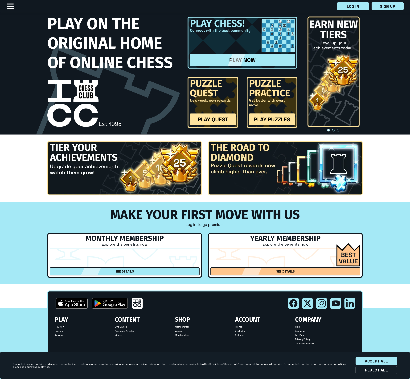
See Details (124, 271)
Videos (118, 335)
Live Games (121, 326)
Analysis (59, 335)
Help (297, 326)
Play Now (59, 326)
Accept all (376, 361)
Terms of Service (304, 343)
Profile (238, 326)
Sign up (387, 6)
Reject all (376, 370)
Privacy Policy (302, 339)
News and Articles (124, 330)
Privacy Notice (40, 367)
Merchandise (182, 335)
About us (300, 330)
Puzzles (59, 330)
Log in (353, 6)
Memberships (182, 326)
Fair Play (299, 335)
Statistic (240, 330)
